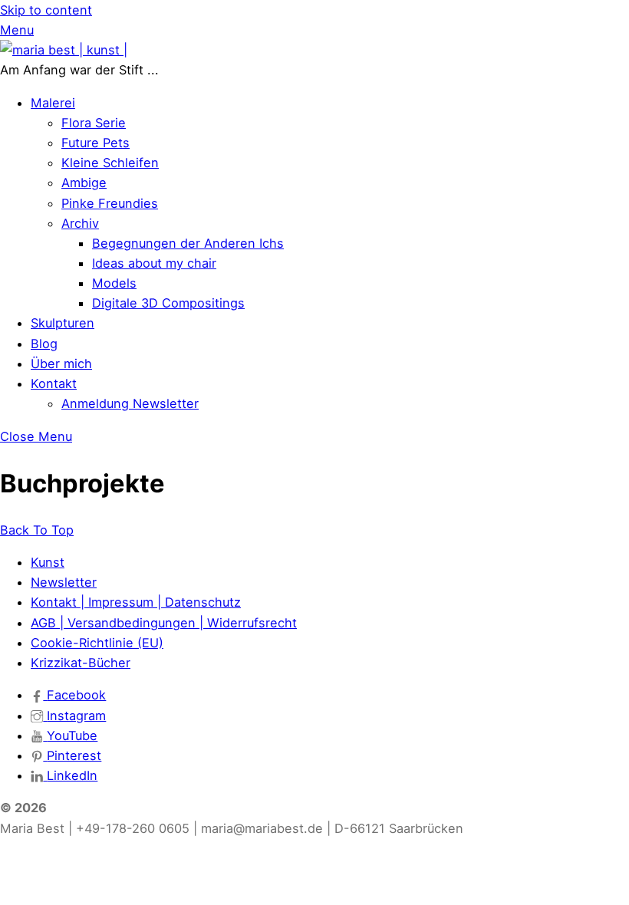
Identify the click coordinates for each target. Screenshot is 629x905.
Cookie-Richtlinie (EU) (97, 642)
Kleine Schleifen (110, 162)
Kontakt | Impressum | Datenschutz (136, 602)
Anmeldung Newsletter (130, 403)
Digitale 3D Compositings (168, 303)
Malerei (53, 102)
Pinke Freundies (109, 203)
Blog (44, 343)
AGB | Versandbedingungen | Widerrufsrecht (164, 622)
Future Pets (95, 142)
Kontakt (54, 383)
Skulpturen (62, 323)
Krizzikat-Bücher (80, 662)
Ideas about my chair (154, 263)
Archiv (80, 223)
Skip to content (46, 10)
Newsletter (64, 582)
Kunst (47, 562)
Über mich (61, 363)
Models (114, 283)
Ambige (84, 182)
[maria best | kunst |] (63, 50)
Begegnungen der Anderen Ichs (188, 243)
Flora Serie (93, 122)
